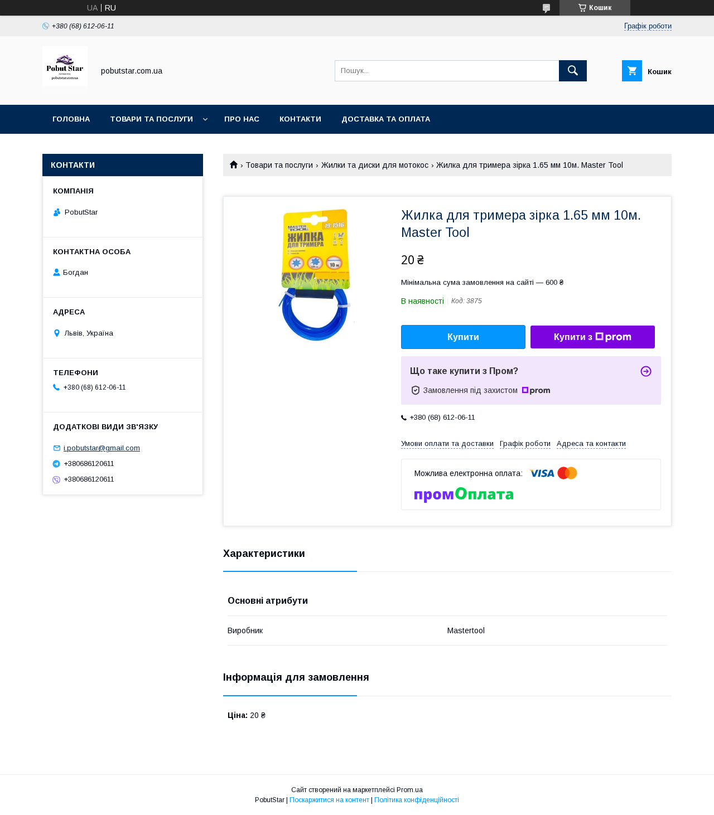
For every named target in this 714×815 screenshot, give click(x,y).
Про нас (241, 119)
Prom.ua (410, 790)
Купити (463, 337)
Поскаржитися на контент (329, 800)
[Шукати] (573, 70)
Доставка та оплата (385, 119)
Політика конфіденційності (416, 800)
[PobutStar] (65, 90)
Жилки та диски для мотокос (374, 165)
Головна (71, 119)
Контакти (300, 119)
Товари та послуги (151, 119)
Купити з (573, 337)
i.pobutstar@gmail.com (102, 448)
